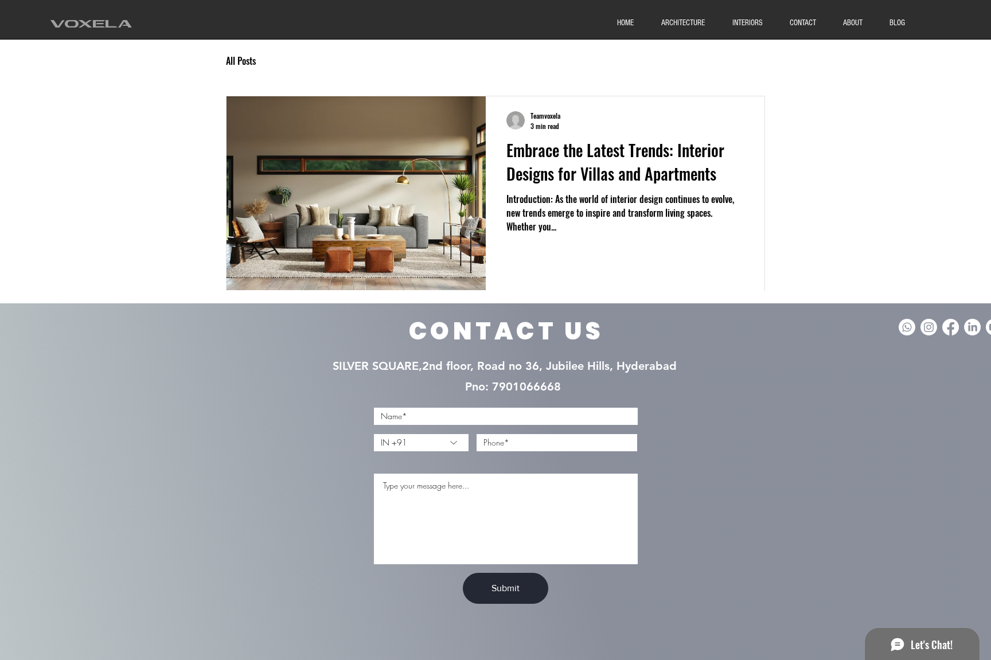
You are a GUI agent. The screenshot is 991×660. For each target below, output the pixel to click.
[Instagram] (928, 327)
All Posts (241, 60)
